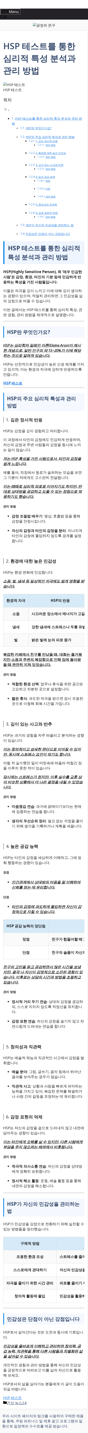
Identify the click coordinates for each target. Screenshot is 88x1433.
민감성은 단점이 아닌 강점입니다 (48, 234)
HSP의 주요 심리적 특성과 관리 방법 (50, 137)
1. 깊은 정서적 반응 (47, 141)
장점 (47, 180)
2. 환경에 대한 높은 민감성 (51, 153)
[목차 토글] (6, 110)
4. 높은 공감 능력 (45, 177)
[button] (3, 17)
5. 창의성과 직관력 (46, 204)
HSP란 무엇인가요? (38, 128)
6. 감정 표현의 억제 (47, 213)
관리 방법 (50, 145)
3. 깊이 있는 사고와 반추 (49, 165)
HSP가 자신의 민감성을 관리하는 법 (50, 225)
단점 (47, 188)
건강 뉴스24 (16, 1402)
